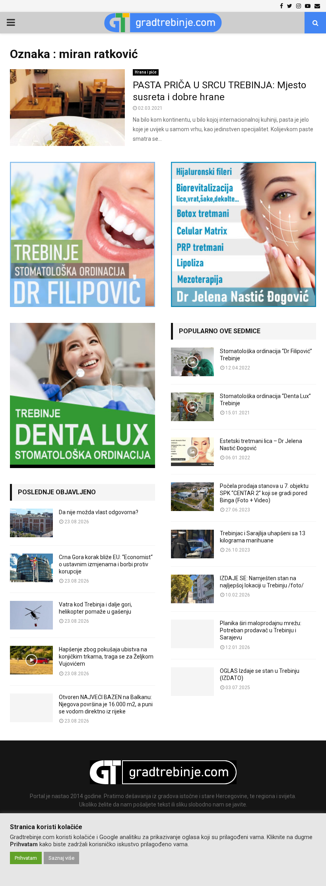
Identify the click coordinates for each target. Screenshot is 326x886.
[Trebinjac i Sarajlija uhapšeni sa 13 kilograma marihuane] (192, 544)
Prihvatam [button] (26, 858)
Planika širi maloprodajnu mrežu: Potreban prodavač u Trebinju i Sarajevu (260, 630)
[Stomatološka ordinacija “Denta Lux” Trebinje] (192, 406)
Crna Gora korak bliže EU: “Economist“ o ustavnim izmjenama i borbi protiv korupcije (106, 564)
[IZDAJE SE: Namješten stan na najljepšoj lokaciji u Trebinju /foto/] (192, 589)
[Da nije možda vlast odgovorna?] (31, 523)
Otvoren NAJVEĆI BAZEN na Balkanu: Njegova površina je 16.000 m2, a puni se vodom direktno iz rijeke (106, 704)
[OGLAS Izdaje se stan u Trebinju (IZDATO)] (192, 681)
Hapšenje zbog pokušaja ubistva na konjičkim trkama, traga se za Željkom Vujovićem (106, 656)
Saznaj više (61, 858)
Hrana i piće (146, 72)
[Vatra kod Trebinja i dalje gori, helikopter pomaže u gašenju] (31, 615)
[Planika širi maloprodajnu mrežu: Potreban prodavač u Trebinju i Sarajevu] (192, 634)
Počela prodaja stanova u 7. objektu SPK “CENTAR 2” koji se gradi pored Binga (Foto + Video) (264, 493)
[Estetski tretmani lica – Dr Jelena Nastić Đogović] (192, 451)
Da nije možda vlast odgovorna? (98, 512)
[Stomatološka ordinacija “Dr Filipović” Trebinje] (192, 362)
